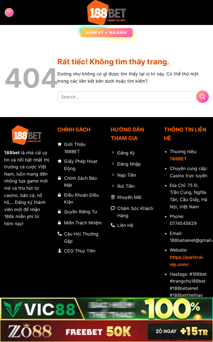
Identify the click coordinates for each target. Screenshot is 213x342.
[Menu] (9, 12)
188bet (12, 152)
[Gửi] (202, 96)
